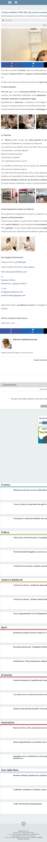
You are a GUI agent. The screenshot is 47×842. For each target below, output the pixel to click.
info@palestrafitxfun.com (12, 292)
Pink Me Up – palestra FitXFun (14, 284)
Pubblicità (39, 837)
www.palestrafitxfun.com (16, 272)
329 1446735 (29, 267)
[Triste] (33, 367)
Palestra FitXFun (8, 280)
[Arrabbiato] (11, 367)
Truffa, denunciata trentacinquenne (27, 804)
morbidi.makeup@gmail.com (13, 295)
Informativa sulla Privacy (23, 838)
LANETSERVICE (16, 837)
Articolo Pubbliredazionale (25, 339)
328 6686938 (20, 262)
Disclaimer (33, 837)
